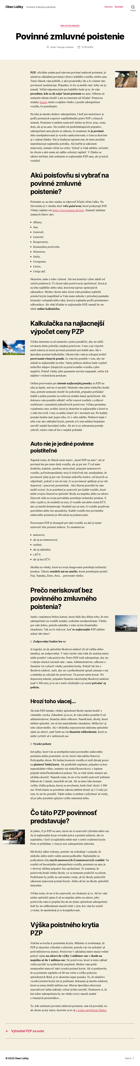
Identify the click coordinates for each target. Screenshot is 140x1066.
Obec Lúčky (14, 6)
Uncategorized (70, 26)
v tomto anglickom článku (91, 1010)
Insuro (43, 102)
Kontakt (119, 6)
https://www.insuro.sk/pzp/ (68, 210)
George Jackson (65, 47)
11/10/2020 (87, 47)
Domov (109, 6)
